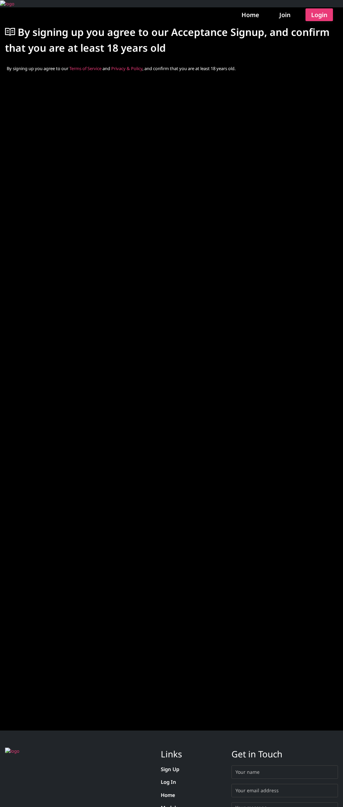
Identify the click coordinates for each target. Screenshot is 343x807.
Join (284, 15)
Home (250, 15)
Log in (168, 781)
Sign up (170, 769)
